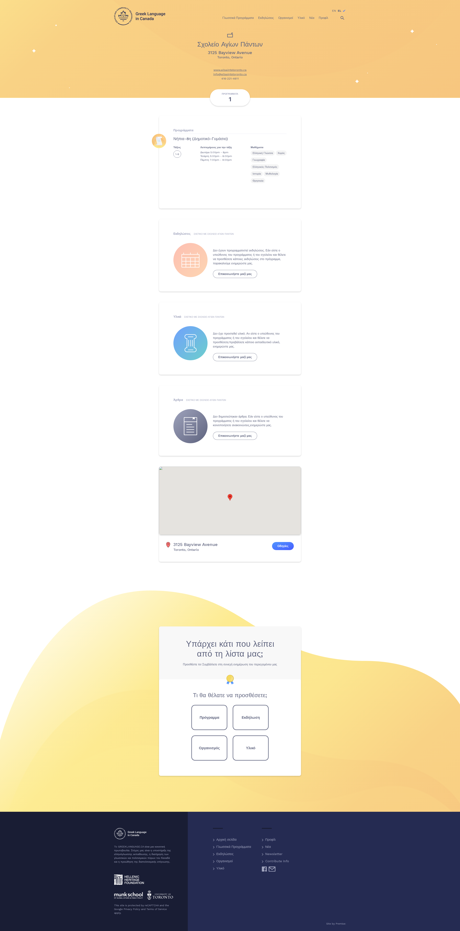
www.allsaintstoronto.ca (230, 70)
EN (334, 10)
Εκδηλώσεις (225, 854)
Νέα (268, 847)
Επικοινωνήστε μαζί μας (235, 274)
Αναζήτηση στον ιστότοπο (339, 18)
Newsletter (273, 854)
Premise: (341, 923)
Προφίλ (270, 839)
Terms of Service (156, 909)
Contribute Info (277, 861)
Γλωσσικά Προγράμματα (233, 847)
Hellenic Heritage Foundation (129, 879)
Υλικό (250, 748)
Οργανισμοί (224, 861)
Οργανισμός (209, 748)
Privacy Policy (132, 909)
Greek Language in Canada (139, 16)
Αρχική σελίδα (226, 839)
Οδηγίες (282, 546)
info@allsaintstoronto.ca (230, 74)
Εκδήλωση (251, 717)
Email (272, 870)
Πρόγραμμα (209, 717)
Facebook (264, 870)
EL (339, 10)
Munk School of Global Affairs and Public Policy (143, 895)
